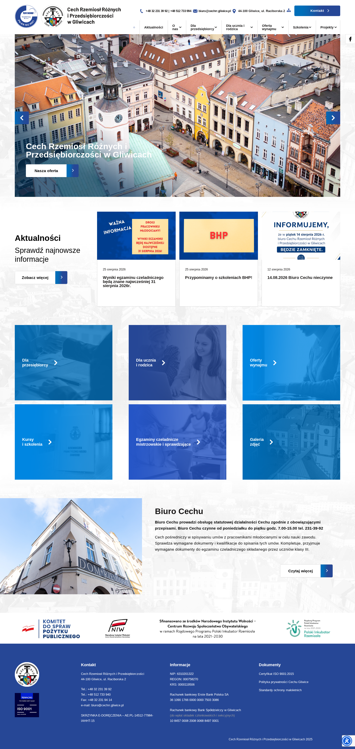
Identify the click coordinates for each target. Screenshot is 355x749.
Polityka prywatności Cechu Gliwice (283, 682)
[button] (333, 117)
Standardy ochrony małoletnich (280, 690)
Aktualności (153, 27)
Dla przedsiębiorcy (202, 27)
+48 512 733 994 (180, 11)
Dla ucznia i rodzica (235, 27)
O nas (175, 27)
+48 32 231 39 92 (157, 11)
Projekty (327, 27)
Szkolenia (300, 27)
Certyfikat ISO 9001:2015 (276, 674)
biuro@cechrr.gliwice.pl (215, 11)
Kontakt (317, 11)
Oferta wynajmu (269, 27)
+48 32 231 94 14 (100, 700)
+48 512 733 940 (99, 694)
